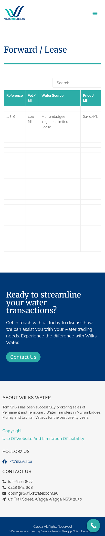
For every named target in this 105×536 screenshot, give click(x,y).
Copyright (12, 431)
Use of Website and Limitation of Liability (43, 438)
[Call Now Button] (93, 525)
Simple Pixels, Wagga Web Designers (68, 531)
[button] (95, 13)
